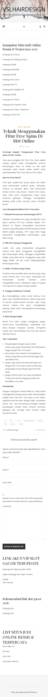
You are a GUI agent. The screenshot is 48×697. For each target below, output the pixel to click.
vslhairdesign (13, 430)
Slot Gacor (15, 54)
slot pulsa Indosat (10, 661)
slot (12, 608)
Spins (13, 424)
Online (40, 421)
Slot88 (13, 64)
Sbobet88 (14, 69)
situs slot (7, 656)
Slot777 (13, 84)
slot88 (5, 579)
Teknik (21, 424)
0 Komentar (40, 430)
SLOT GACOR (24, 127)
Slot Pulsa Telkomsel (19, 109)
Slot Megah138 (17, 89)
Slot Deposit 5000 (18, 104)
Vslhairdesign (24, 9)
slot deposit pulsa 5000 (20, 569)
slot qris (6, 651)
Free (18, 421)
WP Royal (33, 692)
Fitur (11, 421)
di (5, 421)
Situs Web (7, 482)
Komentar (7, 506)
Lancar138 (15, 114)
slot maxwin (8, 582)
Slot (5, 424)
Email (6, 469)
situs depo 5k (8, 646)
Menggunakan (29, 421)
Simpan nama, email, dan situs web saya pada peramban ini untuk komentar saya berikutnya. (23, 499)
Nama (6, 457)
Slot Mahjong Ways (18, 59)
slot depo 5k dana (25, 574)
